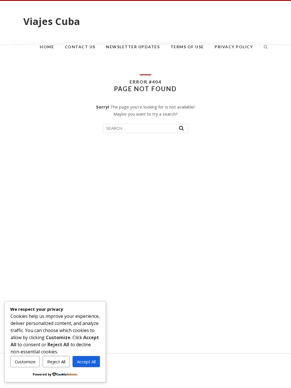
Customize (25, 361)
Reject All (56, 361)
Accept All (86, 361)
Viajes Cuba (51, 21)
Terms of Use (187, 46)
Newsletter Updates (133, 46)
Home (47, 46)
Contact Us (80, 46)
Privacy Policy (234, 46)
